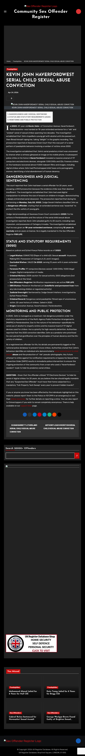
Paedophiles (12, 69)
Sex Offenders (15, 713)
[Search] (76, 456)
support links (26, 406)
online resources (18, 399)
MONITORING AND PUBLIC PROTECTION (25, 120)
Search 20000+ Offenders (21, 448)
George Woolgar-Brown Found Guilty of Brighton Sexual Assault (61, 719)
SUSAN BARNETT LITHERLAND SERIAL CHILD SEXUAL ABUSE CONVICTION (23, 428)
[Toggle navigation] (5, 11)
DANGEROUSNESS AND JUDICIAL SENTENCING (28, 114)
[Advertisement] (43, 43)
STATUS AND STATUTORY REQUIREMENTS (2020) (29, 117)
